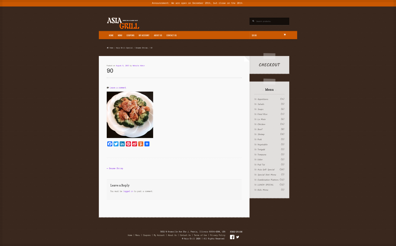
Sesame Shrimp (142, 48)
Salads (261, 104)
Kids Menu (263, 190)
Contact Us (171, 35)
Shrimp (261, 134)
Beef (260, 129)
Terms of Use (200, 235)
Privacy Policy (217, 235)
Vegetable (263, 144)
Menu (120, 35)
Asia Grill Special (124, 48)
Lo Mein (262, 119)
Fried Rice (262, 114)
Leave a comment (118, 88)
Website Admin (139, 66)
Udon (260, 159)
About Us (158, 35)
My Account (144, 35)
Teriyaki (261, 149)
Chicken (261, 124)
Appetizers (263, 99)
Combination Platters (268, 180)
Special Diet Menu (267, 175)
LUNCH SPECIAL (266, 185)
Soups (260, 109)
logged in (128, 191)
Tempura (262, 154)
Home (111, 35)
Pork (260, 139)
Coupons (130, 35)
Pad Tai (261, 164)
